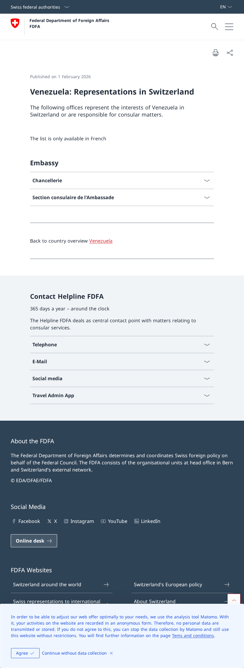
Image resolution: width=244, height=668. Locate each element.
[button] (233, 600)
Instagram (82, 521)
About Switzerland (155, 601)
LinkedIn (150, 521)
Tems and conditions (193, 635)
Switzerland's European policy (168, 584)
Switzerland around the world (47, 584)
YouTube (117, 521)
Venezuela (100, 241)
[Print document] (215, 52)
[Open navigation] (229, 26)
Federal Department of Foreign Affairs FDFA (70, 23)
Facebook (29, 521)
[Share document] (230, 52)
